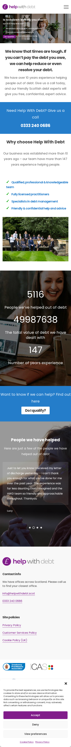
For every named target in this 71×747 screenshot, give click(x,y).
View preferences (35, 734)
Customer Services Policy (19, 633)
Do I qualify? (9, 37)
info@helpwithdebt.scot (18, 593)
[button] (66, 683)
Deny (35, 724)
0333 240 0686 (35, 125)
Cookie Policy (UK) (14, 640)
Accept (35, 715)
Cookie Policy (27, 742)
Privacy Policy (42, 742)
